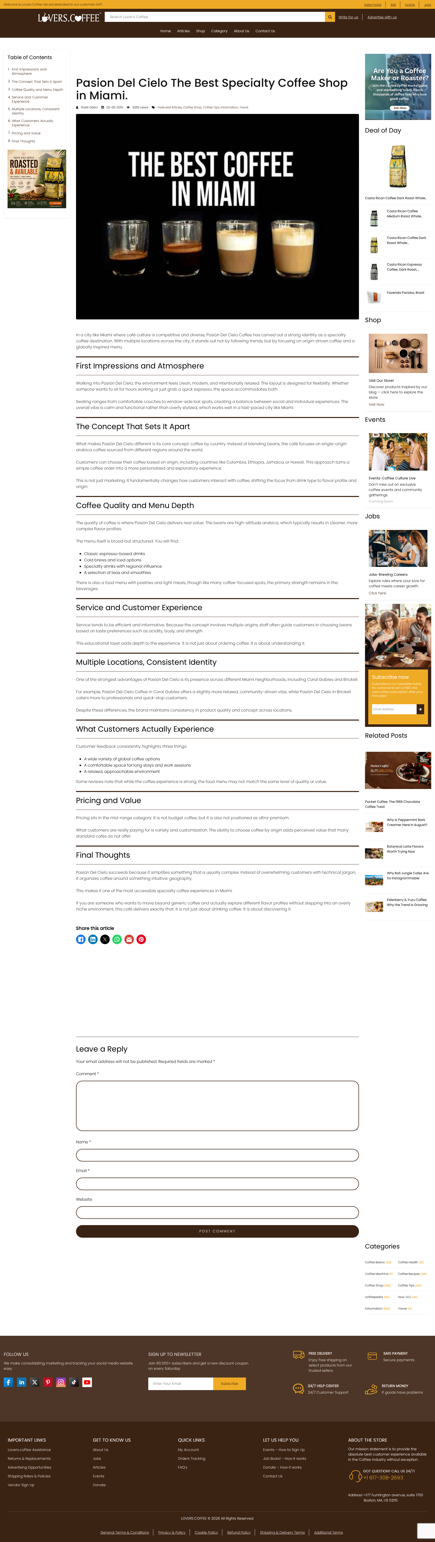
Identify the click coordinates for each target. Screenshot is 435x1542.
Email (83, 1171)
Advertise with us (382, 17)
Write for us (348, 17)
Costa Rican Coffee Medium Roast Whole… (405, 214)
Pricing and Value (26, 133)
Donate (99, 1484)
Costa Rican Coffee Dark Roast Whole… (396, 198)
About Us (241, 30)
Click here (377, 593)
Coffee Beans (378, 1262)
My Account (188, 1449)
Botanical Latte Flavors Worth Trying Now (405, 849)
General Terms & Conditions (124, 1532)
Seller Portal (372, 5)
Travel (243, 107)
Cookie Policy (206, 1532)
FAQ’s (182, 1467)
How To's (407, 1297)
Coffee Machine (379, 1274)
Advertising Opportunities (29, 1467)
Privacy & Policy (172, 1532)
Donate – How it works (282, 1467)
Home (165, 30)
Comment (87, 1074)
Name (83, 1142)
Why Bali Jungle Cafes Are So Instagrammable (408, 876)
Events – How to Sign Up (284, 1449)
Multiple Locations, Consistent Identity (36, 111)
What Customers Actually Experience (32, 123)
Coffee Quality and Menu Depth (37, 90)
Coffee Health (411, 1262)
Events (410, 5)
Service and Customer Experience (30, 99)
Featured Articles (170, 107)
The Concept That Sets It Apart (37, 82)
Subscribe (229, 1383)
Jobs (427, 5)
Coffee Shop (192, 107)
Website (84, 1199)
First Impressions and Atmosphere (29, 71)
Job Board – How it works (284, 1458)
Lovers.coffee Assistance (29, 1449)
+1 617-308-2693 (383, 1477)
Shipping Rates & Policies (29, 1476)
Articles (183, 30)
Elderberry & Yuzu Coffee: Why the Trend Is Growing (407, 902)
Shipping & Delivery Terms (282, 1532)
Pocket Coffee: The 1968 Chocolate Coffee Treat (392, 804)
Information (229, 107)
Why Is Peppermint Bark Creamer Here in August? (407, 822)
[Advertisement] (217, 61)
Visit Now (376, 404)
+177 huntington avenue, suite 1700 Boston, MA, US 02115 (393, 1497)
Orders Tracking (191, 1458)
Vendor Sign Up (21, 1484)
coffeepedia (377, 1297)
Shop (200, 30)
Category (219, 30)
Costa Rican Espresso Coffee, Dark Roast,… (404, 267)
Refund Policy (239, 1532)
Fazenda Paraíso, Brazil (405, 292)
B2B (393, 5)
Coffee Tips (211, 107)
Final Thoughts (23, 141)
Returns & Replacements (29, 1458)
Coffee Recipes (412, 1274)
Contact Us (265, 30)
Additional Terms (328, 1532)
